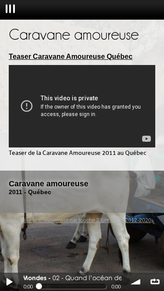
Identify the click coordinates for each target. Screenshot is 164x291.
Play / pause (9, 282)
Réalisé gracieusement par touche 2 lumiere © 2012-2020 (82, 220)
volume (136, 282)
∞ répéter (155, 282)
